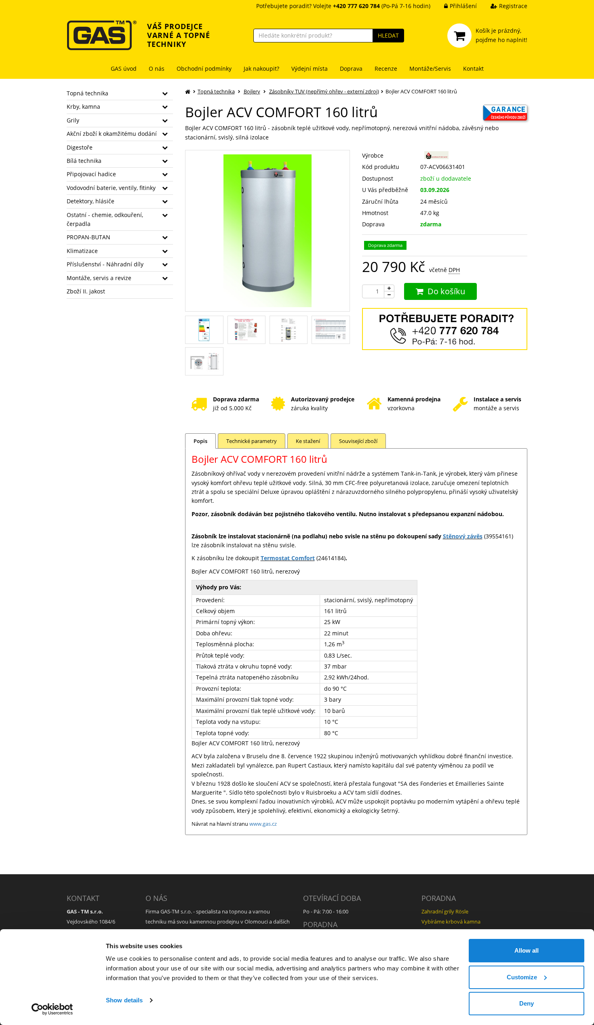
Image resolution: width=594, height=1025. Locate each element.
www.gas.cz (263, 823)
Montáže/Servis (430, 68)
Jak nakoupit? (261, 68)
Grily (73, 120)
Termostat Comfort (288, 558)
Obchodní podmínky (204, 68)
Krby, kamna (83, 106)
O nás (156, 68)
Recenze (386, 68)
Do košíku (446, 291)
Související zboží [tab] (358, 441)
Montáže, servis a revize (99, 278)
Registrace (513, 6)
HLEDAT (388, 35)
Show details (124, 1000)
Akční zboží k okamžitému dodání (112, 133)
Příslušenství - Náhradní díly (105, 264)
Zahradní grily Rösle (444, 911)
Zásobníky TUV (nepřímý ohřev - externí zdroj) (324, 91)
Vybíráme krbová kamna (450, 921)
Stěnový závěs (462, 536)
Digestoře (80, 147)
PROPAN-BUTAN (88, 237)
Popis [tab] (200, 441)
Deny (526, 1003)
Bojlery (252, 91)
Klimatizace (82, 251)
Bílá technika (84, 161)
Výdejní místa (309, 68)
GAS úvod (124, 68)
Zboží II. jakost (86, 291)
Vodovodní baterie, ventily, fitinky (111, 188)
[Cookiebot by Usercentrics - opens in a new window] (52, 1009)
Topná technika (87, 93)
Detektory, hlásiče (90, 201)
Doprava (351, 68)
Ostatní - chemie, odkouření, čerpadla (105, 219)
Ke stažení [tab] (308, 441)
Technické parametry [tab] (251, 441)
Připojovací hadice (91, 174)
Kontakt (473, 68)
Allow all (526, 950)
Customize (522, 977)
